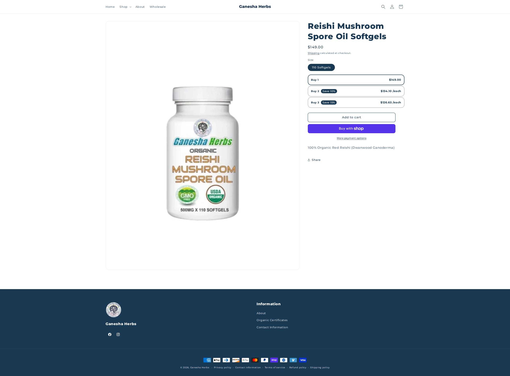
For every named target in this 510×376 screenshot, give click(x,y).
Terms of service (275, 367)
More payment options (351, 138)
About (261, 313)
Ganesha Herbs (199, 367)
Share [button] (316, 160)
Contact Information (272, 327)
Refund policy (297, 367)
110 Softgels (321, 67)
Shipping (314, 52)
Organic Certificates (272, 320)
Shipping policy (320, 367)
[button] (125, 7)
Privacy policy (222, 367)
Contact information (248, 367)
